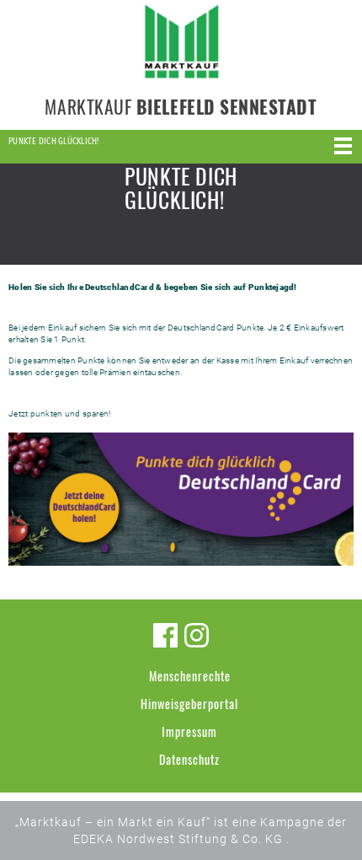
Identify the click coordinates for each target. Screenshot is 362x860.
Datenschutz (189, 759)
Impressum (189, 731)
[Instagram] (196, 635)
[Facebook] (165, 635)
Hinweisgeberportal (189, 703)
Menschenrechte (190, 676)
